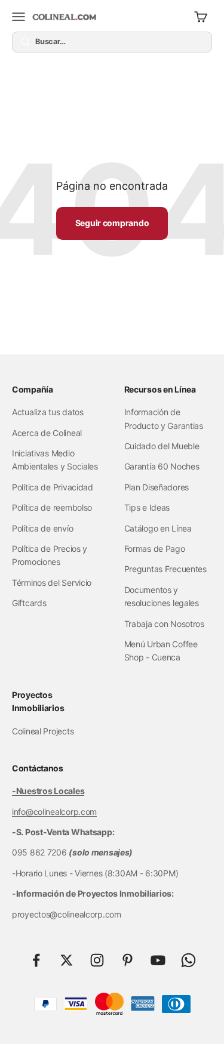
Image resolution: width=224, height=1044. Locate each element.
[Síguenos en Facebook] (36, 960)
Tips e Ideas (147, 507)
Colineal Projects (42, 731)
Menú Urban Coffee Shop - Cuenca (161, 650)
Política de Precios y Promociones (49, 555)
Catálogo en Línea (158, 528)
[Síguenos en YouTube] (158, 960)
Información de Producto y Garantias (163, 418)
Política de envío (42, 528)
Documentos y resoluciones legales (161, 596)
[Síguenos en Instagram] (97, 960)
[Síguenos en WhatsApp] (188, 960)
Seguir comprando (112, 223)
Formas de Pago (154, 548)
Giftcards (29, 603)
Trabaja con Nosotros (164, 624)
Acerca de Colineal (47, 433)
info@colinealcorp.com (54, 812)
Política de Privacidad (52, 487)
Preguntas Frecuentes (165, 569)
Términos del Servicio (51, 582)
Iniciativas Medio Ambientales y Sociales (55, 459)
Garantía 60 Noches (162, 466)
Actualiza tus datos (48, 412)
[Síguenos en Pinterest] (127, 960)
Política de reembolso (52, 507)
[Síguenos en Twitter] (67, 960)
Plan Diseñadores (156, 487)
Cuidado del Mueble (162, 446)
